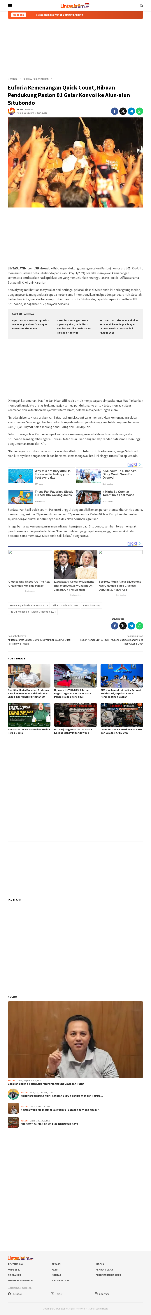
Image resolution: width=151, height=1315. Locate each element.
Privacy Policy (104, 1269)
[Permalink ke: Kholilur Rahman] (11, 111)
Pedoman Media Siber (108, 1275)
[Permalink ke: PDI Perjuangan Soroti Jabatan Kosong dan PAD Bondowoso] (75, 715)
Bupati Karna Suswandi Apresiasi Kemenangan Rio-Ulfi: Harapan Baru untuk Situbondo (30, 324)
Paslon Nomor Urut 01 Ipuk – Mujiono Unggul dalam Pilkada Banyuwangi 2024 (111, 639)
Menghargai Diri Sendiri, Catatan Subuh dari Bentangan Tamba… (62, 1095)
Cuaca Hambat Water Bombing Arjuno (35, 14)
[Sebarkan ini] (114, 111)
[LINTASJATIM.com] (75, 5)
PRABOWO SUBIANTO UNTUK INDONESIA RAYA (49, 1124)
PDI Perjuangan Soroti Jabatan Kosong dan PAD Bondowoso (73, 731)
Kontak (56, 1275)
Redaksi (56, 1264)
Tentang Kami (16, 1264)
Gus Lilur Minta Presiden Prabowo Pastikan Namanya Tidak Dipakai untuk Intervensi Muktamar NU (28, 693)
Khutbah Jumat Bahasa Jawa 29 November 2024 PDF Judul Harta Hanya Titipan (39, 639)
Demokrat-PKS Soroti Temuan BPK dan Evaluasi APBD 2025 (122, 731)
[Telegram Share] (131, 111)
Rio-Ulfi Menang (91, 605)
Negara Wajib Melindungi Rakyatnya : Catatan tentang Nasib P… (61, 1110)
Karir (55, 1269)
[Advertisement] (75, 48)
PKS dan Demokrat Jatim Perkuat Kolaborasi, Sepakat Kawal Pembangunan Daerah (121, 693)
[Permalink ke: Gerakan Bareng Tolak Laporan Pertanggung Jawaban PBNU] (75, 1039)
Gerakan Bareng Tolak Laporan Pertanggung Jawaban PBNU (46, 1083)
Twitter (58, 1294)
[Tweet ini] (123, 111)
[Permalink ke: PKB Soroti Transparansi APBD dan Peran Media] (29, 715)
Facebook (17, 1294)
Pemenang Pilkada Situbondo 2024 (29, 605)
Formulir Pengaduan (21, 1280)
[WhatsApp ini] (139, 111)
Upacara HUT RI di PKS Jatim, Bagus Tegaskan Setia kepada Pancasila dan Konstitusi (72, 693)
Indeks (100, 1264)
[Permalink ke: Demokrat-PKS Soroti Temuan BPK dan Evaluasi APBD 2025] (122, 715)
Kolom (12, 997)
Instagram (104, 1294)
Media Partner (60, 1280)
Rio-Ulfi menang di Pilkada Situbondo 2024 (33, 611)
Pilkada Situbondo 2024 (65, 605)
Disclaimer (14, 1275)
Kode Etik (14, 1269)
